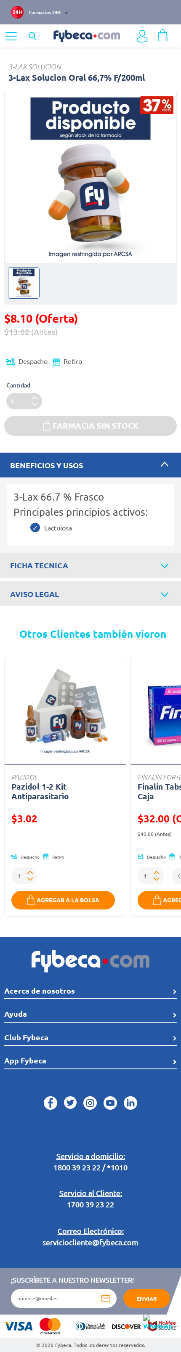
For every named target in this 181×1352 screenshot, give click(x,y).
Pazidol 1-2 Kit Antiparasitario (40, 791)
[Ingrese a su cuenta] (142, 36)
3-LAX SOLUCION (34, 66)
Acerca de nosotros (39, 990)
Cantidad (18, 385)
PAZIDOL (24, 776)
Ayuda (15, 1013)
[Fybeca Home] (86, 35)
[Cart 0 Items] (163, 34)
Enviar (146, 1298)
